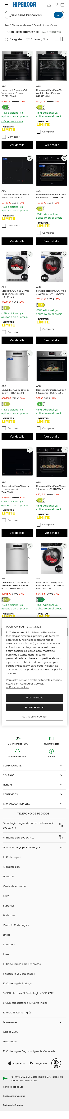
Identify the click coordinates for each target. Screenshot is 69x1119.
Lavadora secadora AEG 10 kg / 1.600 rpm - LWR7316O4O (51, 292)
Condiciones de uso (13, 1086)
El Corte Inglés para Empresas (22, 964)
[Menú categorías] (7, 4)
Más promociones (12, 121)
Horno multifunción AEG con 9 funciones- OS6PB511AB (51, 487)
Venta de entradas (14, 886)
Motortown (10, 1041)
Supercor (8, 905)
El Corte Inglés (12, 857)
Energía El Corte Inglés (17, 1012)
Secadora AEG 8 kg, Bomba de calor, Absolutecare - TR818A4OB (15, 293)
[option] (17, 66)
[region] (34, 671)
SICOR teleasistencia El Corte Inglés (25, 1002)
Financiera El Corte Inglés (19, 973)
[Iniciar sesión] (48, 4)
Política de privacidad (14, 1095)
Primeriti (8, 876)
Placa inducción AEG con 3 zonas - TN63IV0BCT (15, 196)
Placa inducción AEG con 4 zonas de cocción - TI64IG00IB (15, 489)
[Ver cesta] (62, 4)
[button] (34, 765)
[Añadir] (30, 53)
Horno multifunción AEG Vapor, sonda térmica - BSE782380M (14, 93)
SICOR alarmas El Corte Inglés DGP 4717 (28, 993)
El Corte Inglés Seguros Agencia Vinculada (29, 1051)
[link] (17, 66)
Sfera (6, 896)
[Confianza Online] (56, 1063)
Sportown (9, 944)
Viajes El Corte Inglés (16, 925)
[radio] (57, 39)
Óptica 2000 (10, 1031)
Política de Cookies (13, 1104)
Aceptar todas (34, 698)
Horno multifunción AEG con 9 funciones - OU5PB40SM (51, 391)
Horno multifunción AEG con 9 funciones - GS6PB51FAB (51, 196)
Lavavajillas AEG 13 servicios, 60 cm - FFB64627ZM (16, 391)
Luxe (6, 954)
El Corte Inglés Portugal (17, 983)
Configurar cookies (34, 717)
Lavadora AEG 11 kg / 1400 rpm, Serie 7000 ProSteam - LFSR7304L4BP (50, 585)
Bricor (6, 934)
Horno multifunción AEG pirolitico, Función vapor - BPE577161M (49, 93)
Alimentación (11, 866)
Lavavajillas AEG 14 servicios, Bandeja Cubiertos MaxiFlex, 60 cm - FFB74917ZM (16, 585)
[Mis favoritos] (55, 4)
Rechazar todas (34, 707)
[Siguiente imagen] (30, 66)
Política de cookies (17, 687)
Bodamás (9, 915)
